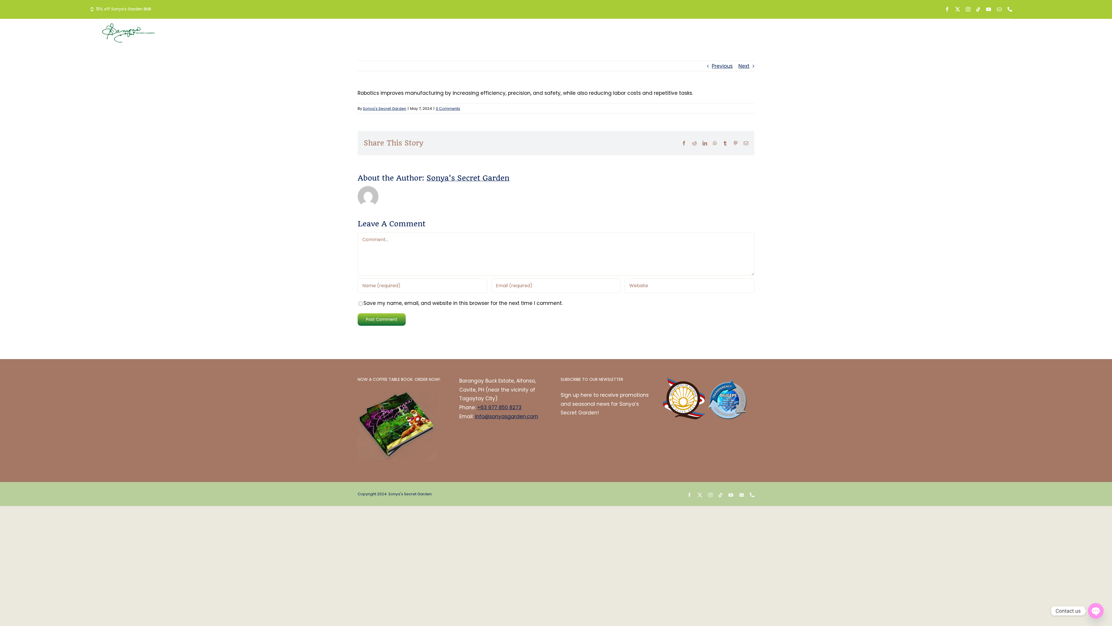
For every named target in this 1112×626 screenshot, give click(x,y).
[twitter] (957, 9)
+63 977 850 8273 (499, 407)
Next (743, 66)
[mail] (999, 9)
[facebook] (947, 9)
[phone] (1009, 9)
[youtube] (988, 9)
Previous (722, 66)
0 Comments (448, 108)
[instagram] (968, 9)
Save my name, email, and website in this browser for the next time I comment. (463, 303)
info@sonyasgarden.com (506, 416)
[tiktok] (978, 9)
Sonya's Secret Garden (384, 108)
